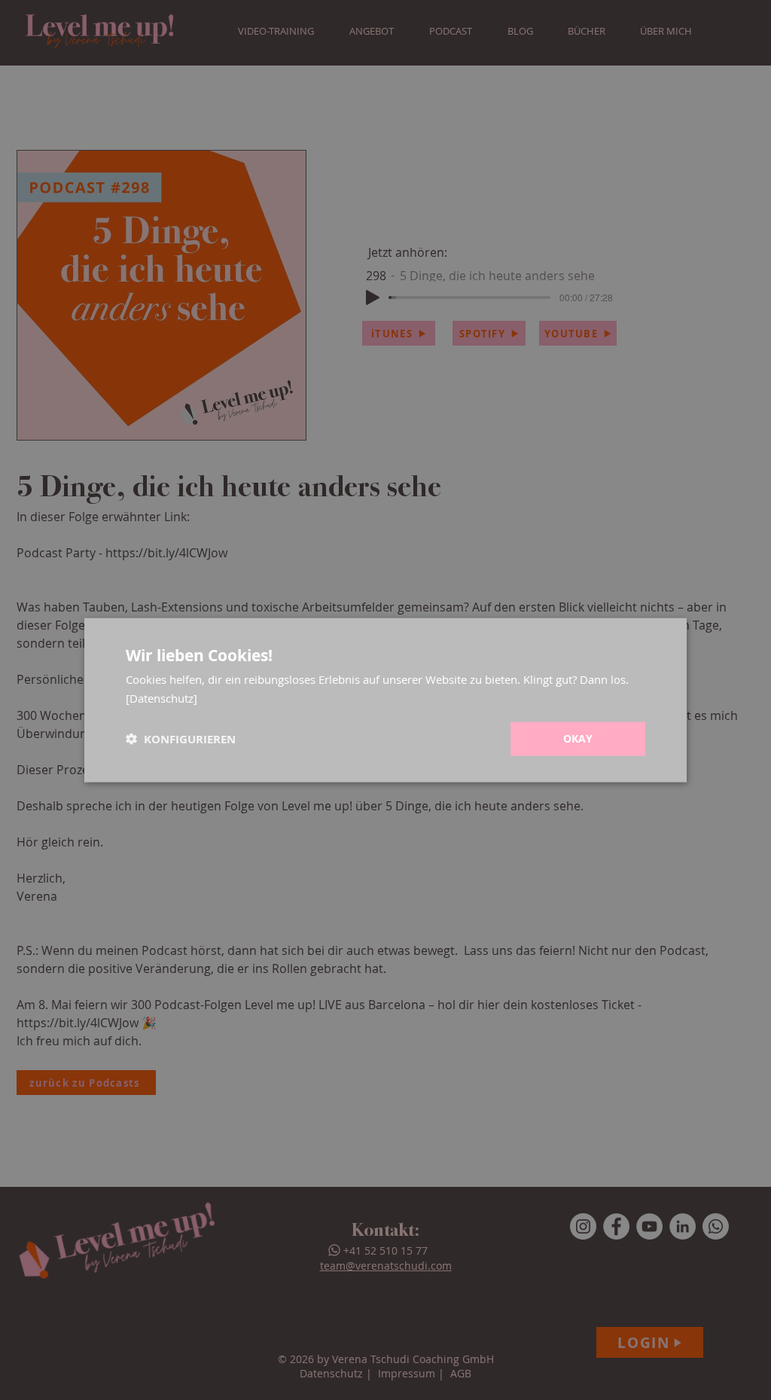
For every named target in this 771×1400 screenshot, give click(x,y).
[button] (181, 739)
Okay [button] (578, 738)
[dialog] (385, 700)
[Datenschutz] (161, 697)
